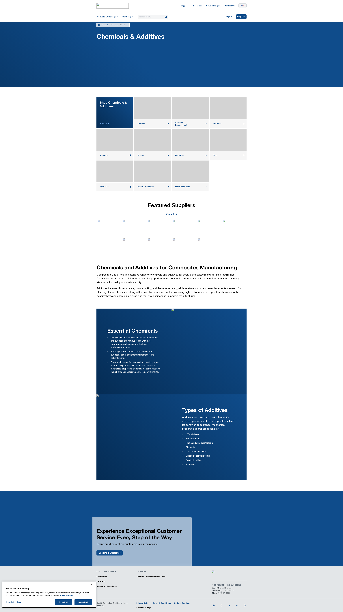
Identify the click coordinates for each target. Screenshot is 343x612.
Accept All (83, 602)
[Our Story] (128, 17)
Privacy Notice (66, 595)
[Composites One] (112, 6)
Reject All (63, 602)
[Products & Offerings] (107, 17)
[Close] (92, 584)
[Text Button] (213, 605)
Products (105, 25)
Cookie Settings (143, 607)
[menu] (107, 17)
